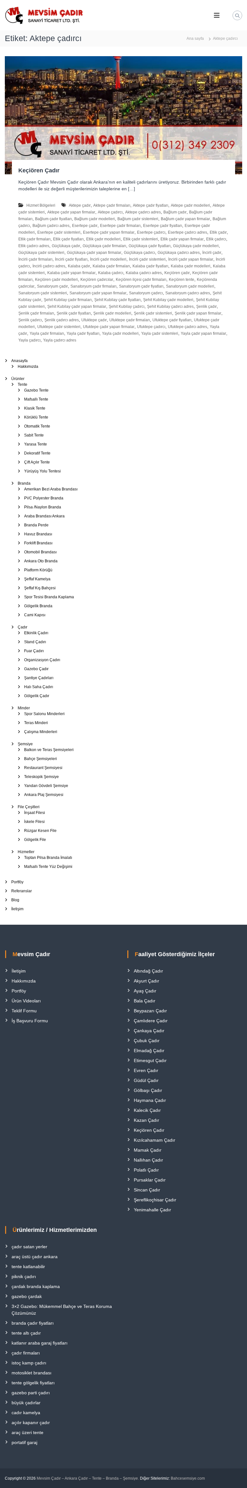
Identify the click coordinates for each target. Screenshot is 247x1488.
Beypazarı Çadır (150, 1010)
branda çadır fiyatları (33, 1323)
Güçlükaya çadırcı (139, 252)
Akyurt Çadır (146, 980)
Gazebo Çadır (36, 669)
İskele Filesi (34, 821)
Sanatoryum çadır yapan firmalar (97, 293)
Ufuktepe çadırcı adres (187, 326)
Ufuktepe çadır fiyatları (171, 320)
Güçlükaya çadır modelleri (196, 246)
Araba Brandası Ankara (44, 516)
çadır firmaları (26, 1352)
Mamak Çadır (147, 1150)
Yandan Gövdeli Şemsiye (46, 785)
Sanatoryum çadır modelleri (190, 286)
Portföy (17, 882)
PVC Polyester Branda (43, 498)
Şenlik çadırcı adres (61, 320)
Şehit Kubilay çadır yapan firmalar (76, 306)
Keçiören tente (181, 279)
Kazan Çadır (146, 1120)
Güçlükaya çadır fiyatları (149, 246)
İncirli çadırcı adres (48, 266)
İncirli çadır (211, 252)
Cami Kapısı (34, 615)
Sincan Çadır (147, 1189)
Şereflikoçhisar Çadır (155, 1199)
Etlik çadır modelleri (103, 239)
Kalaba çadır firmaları (111, 266)
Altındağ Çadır (148, 970)
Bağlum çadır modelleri (94, 219)
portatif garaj (24, 1442)
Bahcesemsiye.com (188, 1478)
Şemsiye (25, 744)
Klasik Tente (34, 408)
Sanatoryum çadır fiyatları (141, 286)
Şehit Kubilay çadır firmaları (68, 300)
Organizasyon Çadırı (42, 660)
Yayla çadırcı (29, 340)
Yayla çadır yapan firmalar (203, 333)
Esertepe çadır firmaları (120, 225)
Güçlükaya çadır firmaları (104, 246)
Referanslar (21, 891)
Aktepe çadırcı (110, 212)
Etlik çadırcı (216, 239)
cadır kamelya (26, 1412)
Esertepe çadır (84, 225)
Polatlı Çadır (146, 1169)
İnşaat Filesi (34, 812)
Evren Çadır (146, 1070)
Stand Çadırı (35, 642)
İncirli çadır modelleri (108, 259)
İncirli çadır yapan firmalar (190, 259)
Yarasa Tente (35, 444)
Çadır (22, 627)
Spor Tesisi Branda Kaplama (49, 597)
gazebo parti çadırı (31, 1392)
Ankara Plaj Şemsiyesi (43, 794)
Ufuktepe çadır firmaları (129, 320)
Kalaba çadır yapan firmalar (71, 273)
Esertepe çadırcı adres (187, 232)
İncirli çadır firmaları (35, 259)
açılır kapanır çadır (31, 1422)
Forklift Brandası (38, 543)
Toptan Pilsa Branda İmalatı (48, 857)
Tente (22, 384)
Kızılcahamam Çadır (154, 1140)
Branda (24, 483)
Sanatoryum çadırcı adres (187, 293)
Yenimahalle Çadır (152, 1209)
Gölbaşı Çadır (148, 1090)
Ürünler (17, 378)
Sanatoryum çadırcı (146, 293)
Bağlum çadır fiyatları (53, 219)
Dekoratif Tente (37, 453)
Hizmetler (26, 852)
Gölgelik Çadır (36, 696)
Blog (15, 900)
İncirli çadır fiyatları (71, 259)
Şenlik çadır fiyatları (74, 313)
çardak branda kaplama (36, 1286)
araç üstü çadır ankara (35, 1256)
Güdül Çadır (146, 1080)
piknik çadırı (24, 1276)
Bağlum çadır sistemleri (137, 219)
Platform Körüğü (38, 570)
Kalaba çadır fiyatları (150, 266)
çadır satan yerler (29, 1246)
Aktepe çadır (80, 205)
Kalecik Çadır (147, 1110)
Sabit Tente (34, 435)
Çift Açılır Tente (37, 462)
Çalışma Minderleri (40, 732)
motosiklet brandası (31, 1372)
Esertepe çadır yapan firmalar (108, 232)
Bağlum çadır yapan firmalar (185, 219)
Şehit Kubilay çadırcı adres (170, 306)
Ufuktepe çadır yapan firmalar (108, 326)
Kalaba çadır (79, 266)
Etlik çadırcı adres (33, 246)
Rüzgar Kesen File (40, 830)
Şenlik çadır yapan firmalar (198, 313)
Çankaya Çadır (149, 1030)
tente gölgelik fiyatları (33, 1382)
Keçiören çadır (177, 273)
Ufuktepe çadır (94, 320)
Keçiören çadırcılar (96, 279)
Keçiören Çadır (38, 170)
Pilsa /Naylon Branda (42, 507)
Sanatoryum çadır (52, 286)
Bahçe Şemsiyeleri (40, 759)
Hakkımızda (28, 366)
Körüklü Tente (36, 417)
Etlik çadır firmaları (34, 239)
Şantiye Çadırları (38, 678)
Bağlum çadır (175, 212)
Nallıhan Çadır (148, 1160)
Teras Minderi (36, 723)
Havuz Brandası (38, 534)
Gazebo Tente (36, 390)
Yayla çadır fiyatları (83, 333)
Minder (24, 708)
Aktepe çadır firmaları (111, 205)
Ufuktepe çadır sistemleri (58, 326)
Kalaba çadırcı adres (144, 273)
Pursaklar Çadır (150, 1179)
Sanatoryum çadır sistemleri (42, 293)
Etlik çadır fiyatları (68, 239)
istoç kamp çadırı (29, 1362)
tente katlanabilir (28, 1266)
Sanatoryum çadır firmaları (93, 286)
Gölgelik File (35, 839)
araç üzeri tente (27, 1432)
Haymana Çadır (150, 1100)
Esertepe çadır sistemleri (58, 232)
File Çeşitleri (29, 807)
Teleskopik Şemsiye (41, 776)
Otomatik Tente (37, 426)
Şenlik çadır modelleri (112, 313)
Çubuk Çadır (147, 1040)
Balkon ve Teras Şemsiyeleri (49, 750)
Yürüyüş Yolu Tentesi (42, 471)
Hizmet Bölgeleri (40, 205)
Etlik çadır (218, 232)
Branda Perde (36, 525)
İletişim (17, 909)
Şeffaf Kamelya (37, 579)
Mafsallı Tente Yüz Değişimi (48, 866)
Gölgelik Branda (38, 606)
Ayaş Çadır (145, 990)
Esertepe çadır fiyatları (162, 225)
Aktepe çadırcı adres (143, 212)
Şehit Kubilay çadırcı (126, 306)
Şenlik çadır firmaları (36, 313)
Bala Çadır (144, 1000)
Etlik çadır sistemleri (140, 239)
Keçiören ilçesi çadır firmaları (141, 279)
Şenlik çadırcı (30, 320)
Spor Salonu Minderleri (44, 714)
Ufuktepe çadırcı (151, 326)
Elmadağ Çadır (149, 1050)
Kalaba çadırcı (110, 273)
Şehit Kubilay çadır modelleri (168, 300)
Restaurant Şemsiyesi (43, 768)
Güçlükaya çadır (66, 246)
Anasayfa (19, 361)
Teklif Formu (24, 1010)
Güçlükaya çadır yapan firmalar (94, 252)
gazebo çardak (27, 1296)
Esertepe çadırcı (151, 232)
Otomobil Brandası (40, 552)
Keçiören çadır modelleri (56, 279)
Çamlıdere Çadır (151, 1020)
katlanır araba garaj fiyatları (40, 1342)
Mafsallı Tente (36, 399)
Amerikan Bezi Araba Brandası (51, 489)
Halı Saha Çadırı (38, 687)
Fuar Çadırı (34, 651)
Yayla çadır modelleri (120, 333)
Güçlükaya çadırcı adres (179, 252)
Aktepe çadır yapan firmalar (71, 212)
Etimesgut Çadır (150, 1060)
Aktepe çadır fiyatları (150, 205)
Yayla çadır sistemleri (159, 333)
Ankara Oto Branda (41, 561)
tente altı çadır (26, 1333)
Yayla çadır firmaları (47, 333)
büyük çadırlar (26, 1402)
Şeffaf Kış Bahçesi (40, 588)
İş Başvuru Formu (30, 1020)
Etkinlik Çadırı (36, 633)
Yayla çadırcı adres (59, 340)
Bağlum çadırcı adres (50, 225)
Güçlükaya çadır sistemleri (41, 252)
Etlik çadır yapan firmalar (182, 239)
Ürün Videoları (26, 1000)
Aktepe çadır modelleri (190, 205)
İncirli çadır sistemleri (147, 259)
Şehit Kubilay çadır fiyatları (117, 300)
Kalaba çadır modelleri (190, 266)
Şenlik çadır (206, 306)
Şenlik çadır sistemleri (153, 313)
